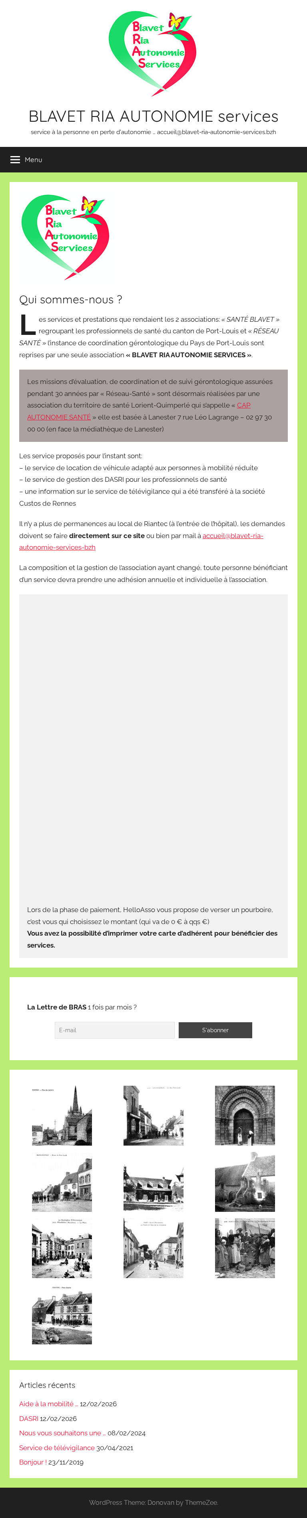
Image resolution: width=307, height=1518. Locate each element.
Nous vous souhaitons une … (62, 1433)
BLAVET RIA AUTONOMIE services (153, 116)
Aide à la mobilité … (48, 1404)
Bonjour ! (33, 1462)
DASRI (28, 1419)
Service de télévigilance (57, 1448)
